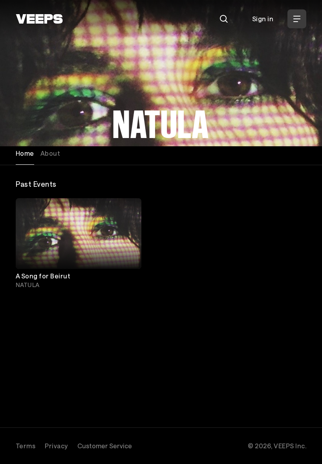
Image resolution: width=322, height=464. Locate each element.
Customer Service (104, 445)
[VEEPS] (39, 19)
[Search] (223, 18)
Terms (25, 445)
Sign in (262, 18)
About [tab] (50, 153)
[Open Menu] (296, 18)
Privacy (56, 445)
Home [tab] (25, 153)
